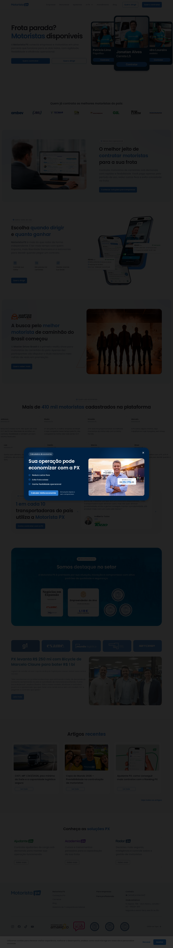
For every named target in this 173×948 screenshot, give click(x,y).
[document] (86, 474)
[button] (143, 453)
